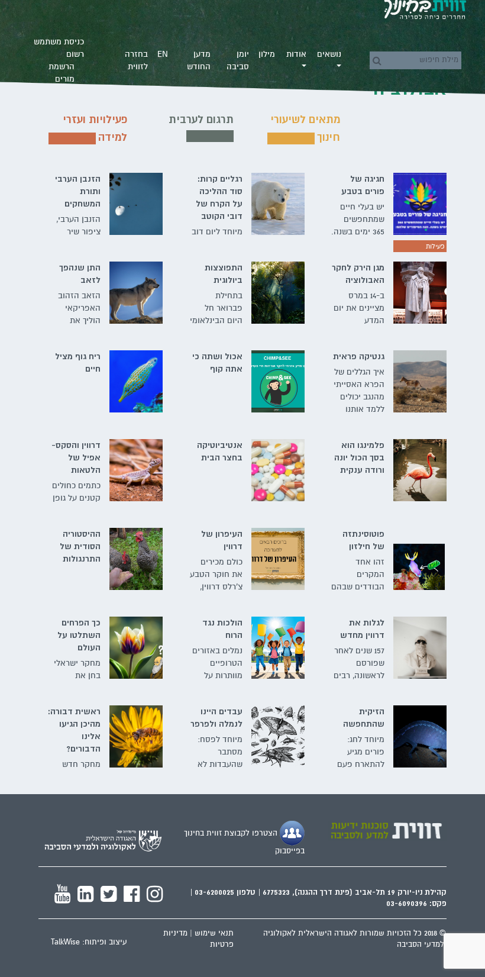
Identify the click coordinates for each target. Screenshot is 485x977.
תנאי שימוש (214, 933)
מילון (266, 54)
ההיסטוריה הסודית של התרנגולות (80, 546)
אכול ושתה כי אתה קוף (217, 362)
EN (162, 54)
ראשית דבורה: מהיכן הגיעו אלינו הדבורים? (74, 730)
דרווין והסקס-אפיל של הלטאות (76, 457)
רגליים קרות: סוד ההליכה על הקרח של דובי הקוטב (219, 197)
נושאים (329, 54)
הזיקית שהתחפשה (363, 717)
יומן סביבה (238, 60)
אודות (296, 54)
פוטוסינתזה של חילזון (363, 540)
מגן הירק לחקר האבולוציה (358, 273)
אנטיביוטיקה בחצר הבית (219, 451)
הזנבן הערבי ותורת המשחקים (78, 191)
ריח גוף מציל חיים (78, 362)
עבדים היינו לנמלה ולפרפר (216, 717)
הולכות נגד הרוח (222, 628)
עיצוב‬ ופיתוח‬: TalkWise (89, 942)
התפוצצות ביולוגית (223, 273)
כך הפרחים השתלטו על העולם (79, 635)
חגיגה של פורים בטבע (362, 184)
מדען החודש (199, 60)
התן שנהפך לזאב (80, 273)
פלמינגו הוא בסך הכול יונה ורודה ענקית (359, 457)
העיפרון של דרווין (221, 540)
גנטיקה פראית (358, 356)
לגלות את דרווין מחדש (362, 628)
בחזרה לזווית (136, 60)
